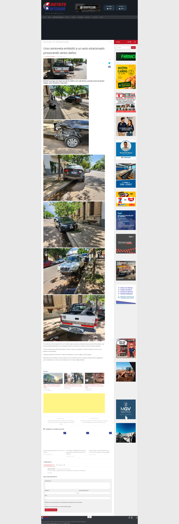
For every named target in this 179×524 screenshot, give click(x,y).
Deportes (87, 17)
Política (73, 17)
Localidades (80, 17)
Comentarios (50, 465)
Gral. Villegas (47, 42)
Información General (58, 17)
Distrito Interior (50, 56)
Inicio (44, 17)
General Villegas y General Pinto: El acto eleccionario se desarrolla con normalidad (73, 385)
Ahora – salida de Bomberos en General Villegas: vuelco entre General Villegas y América (52, 386)
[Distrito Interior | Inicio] (54, 6)
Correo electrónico (84, 490)
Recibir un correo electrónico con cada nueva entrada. (58, 506)
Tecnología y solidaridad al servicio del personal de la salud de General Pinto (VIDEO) (76, 452)
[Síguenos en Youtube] (130, 42)
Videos (101, 17)
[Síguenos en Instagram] (135, 42)
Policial (67, 17)
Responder (50, 472)
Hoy (49, 17)
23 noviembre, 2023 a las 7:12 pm (63, 469)
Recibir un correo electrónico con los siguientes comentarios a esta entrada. (63, 502)
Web (46, 495)
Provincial (95, 17)
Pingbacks (61, 465)
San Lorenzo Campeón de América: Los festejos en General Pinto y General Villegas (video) (94, 386)
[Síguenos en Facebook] (128, 42)
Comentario (48, 481)
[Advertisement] (89, 29)
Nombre (47, 490)
